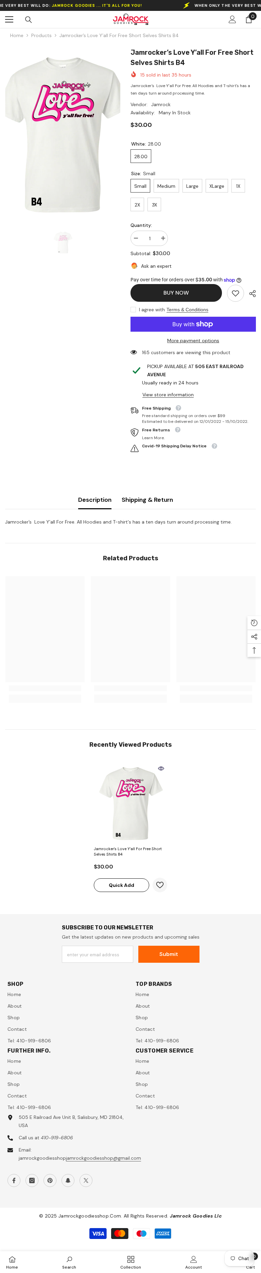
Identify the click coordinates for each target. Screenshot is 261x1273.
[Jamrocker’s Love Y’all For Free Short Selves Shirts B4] (130, 802)
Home (16, 35)
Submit (168, 954)
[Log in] (232, 19)
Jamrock (161, 104)
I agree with (152, 310)
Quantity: (141, 225)
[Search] (28, 20)
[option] (62, 132)
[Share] (250, 293)
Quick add (121, 885)
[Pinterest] (50, 1180)
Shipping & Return (147, 500)
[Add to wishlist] (160, 885)
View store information (168, 395)
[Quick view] (161, 768)
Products (41, 35)
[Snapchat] (68, 1180)
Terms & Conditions (187, 309)
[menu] (9, 19)
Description (94, 500)
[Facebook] (13, 1180)
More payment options (193, 340)
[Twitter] (86, 1180)
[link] (235, 293)
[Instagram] (31, 1180)
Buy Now (176, 292)
